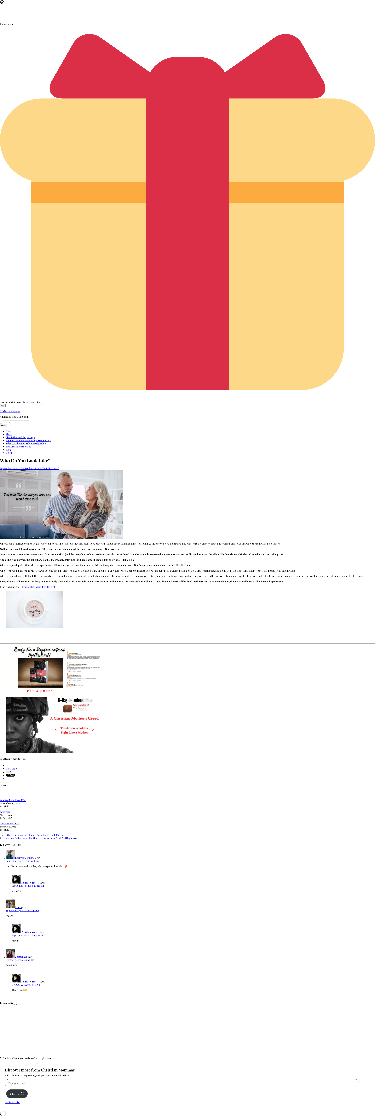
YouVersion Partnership (18, 446)
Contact (10, 452)
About (9, 434)
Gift (2, 405)
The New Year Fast (9, 823)
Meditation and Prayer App (20, 437)
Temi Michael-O (50, 468)
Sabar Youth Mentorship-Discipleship (26, 443)
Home (9, 431)
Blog (8, 449)
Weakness (5, 811)
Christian (18, 835)
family (46, 835)
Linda (18, 907)
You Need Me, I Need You (13, 800)
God (53, 835)
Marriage (61, 835)
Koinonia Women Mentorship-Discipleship (28, 440)
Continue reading (13, 1102)
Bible (9, 835)
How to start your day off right (38, 586)
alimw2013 (21, 956)
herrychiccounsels (25, 857)
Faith (39, 835)
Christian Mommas (10, 411)
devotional (29, 835)
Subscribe (15, 1094)
